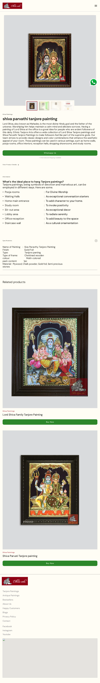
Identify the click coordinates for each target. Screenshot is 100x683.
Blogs (5, 612)
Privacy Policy (9, 616)
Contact (6, 621)
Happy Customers (11, 608)
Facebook (7, 626)
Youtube (6, 634)
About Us (7, 604)
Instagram (7, 630)
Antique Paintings (11, 595)
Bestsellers (8, 599)
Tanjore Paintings (11, 591)
